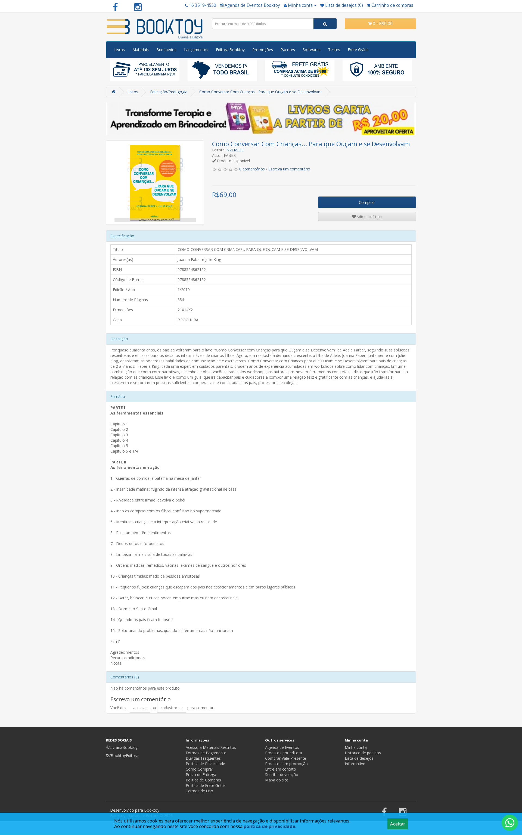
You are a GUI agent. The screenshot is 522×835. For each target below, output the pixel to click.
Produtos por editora (283, 752)
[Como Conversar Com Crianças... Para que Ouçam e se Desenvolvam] (155, 183)
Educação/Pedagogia (168, 91)
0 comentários (252, 169)
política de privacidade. (270, 826)
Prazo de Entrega (201, 774)
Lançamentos (196, 49)
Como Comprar (199, 769)
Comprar (367, 202)
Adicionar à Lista (369, 216)
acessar (140, 707)
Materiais (140, 49)
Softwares (312, 49)
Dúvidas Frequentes (203, 758)
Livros (119, 49)
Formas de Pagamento (206, 752)
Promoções (262, 49)
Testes (334, 49)
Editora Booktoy (230, 49)
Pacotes (288, 49)
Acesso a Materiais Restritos (211, 747)
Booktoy (151, 810)
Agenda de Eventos (282, 747)
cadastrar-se (172, 707)
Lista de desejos (359, 758)
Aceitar (397, 824)
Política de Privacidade (205, 763)
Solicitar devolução (281, 774)
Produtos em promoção (286, 763)
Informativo (355, 763)
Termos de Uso (199, 790)
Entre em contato (280, 769)
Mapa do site (276, 780)
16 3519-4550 (202, 5)
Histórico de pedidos (363, 752)
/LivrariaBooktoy (123, 747)
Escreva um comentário (289, 169)
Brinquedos (166, 49)
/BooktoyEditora (123, 755)
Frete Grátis (358, 49)
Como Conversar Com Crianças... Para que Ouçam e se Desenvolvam (260, 91)
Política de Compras (203, 780)
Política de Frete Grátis (206, 785)
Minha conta (356, 747)
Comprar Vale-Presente (285, 758)
